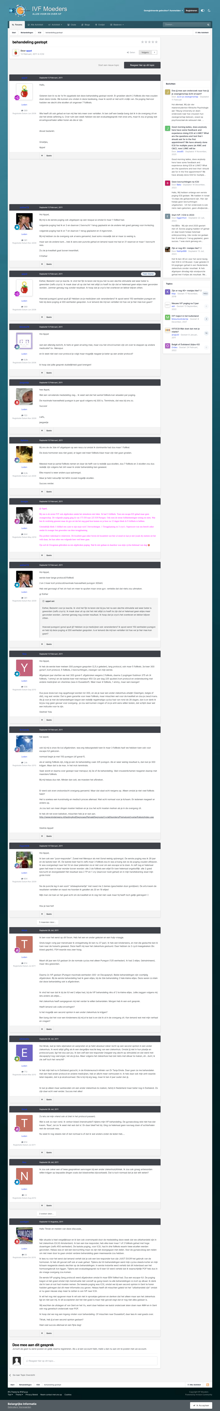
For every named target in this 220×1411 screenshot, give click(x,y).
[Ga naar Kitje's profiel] (167, 291)
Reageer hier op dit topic (142, 65)
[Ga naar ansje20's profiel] (167, 330)
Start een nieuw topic (108, 65)
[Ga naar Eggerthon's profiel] (167, 216)
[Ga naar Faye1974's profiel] (24, 860)
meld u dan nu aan (107, 1349)
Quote (49, 155)
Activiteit (55, 24)
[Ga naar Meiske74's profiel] (24, 341)
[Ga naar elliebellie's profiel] (24, 1053)
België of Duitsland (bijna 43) (186, 344)
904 (25, 878)
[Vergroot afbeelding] (149, 545)
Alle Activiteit (36, 24)
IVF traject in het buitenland (185, 316)
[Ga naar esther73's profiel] (24, 221)
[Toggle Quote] (43, 601)
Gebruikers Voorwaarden (19, 1407)
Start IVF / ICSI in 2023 (183, 215)
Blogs (87, 24)
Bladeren (117, 24)
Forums (18, 24)
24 (25, 1195)
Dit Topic (198, 24)
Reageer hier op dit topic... (41, 1361)
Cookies (68, 1394)
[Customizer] (202, 10)
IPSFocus (24, 1392)
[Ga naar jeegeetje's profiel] (24, 396)
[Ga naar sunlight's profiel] (24, 1235)
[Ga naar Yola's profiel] (24, 668)
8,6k (25, 473)
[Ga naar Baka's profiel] (167, 183)
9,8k (25, 359)
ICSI (42, 54)
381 (25, 240)
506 (25, 686)
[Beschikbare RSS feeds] (207, 1385)
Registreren (191, 10)
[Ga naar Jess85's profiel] (167, 128)
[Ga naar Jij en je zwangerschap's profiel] (167, 92)
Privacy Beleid (32, 1394)
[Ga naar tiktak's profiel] (24, 944)
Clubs (73, 24)
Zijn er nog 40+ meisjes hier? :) (186, 248)
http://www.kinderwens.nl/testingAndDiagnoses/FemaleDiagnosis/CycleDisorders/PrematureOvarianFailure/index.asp (96, 817)
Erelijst (101, 24)
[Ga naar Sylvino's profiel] (24, 454)
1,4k (25, 762)
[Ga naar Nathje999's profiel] (167, 249)
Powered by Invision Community (198, 1394)
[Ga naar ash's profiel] (167, 304)
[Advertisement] (63, 183)
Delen (132, 52)
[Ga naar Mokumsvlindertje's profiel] (167, 317)
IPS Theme (12, 1392)
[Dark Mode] (209, 10)
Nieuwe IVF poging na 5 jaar (185, 303)
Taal (10, 1394)
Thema (19, 1394)
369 (25, 110)
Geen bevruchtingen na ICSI (185, 182)
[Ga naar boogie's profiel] (24, 515)
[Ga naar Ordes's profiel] (167, 345)
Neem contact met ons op (51, 1394)
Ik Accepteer (202, 1405)
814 (25, 963)
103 (25, 415)
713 (25, 1071)
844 (25, 534)
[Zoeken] (208, 24)
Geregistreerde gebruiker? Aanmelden (163, 10)
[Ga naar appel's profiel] (15, 52)
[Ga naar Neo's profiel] (24, 1176)
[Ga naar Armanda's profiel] (24, 743)
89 (25, 1254)
